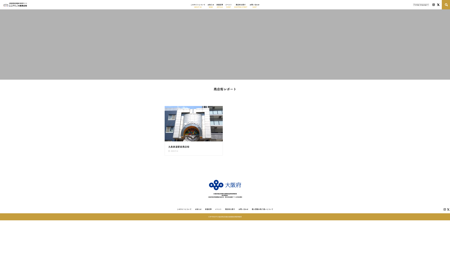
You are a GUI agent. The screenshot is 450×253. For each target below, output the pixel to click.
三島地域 (205, 99)
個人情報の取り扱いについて (262, 209)
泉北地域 (265, 99)
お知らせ (211, 5)
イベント (228, 5)
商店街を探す (241, 5)
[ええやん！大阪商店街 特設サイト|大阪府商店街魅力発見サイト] (15, 5)
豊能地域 (192, 99)
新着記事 (219, 5)
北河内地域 (219, 99)
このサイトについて (198, 5)
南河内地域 (251, 99)
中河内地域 (235, 99)
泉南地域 (278, 99)
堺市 (180, 99)
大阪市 (170, 99)
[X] (438, 5)
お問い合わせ (254, 5)
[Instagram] (433, 5)
